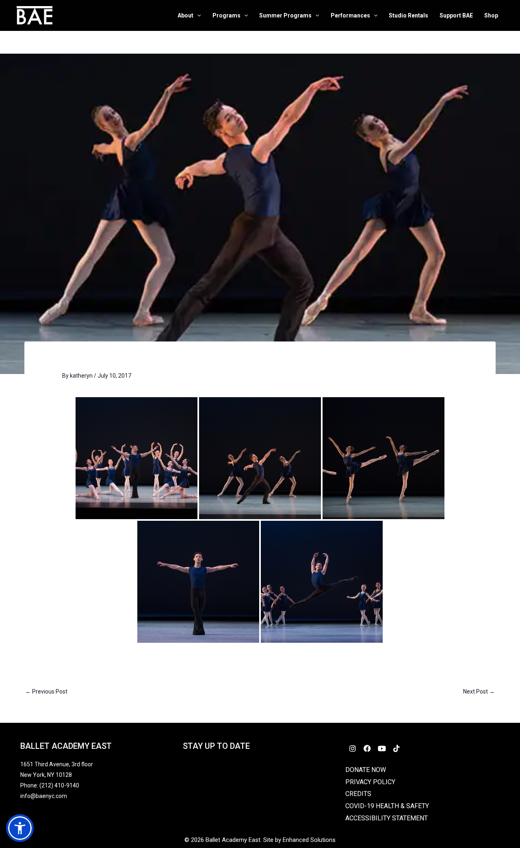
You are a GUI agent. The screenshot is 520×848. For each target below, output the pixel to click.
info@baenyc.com (44, 796)
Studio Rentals (408, 15)
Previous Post (46, 691)
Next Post (479, 691)
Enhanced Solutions (309, 840)
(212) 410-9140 (59, 785)
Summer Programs (285, 15)
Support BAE (456, 15)
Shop (491, 15)
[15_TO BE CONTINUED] (383, 458)
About (185, 15)
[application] (197, 15)
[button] (20, 828)
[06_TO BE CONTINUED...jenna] (136, 458)
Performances (350, 15)
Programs (226, 15)
